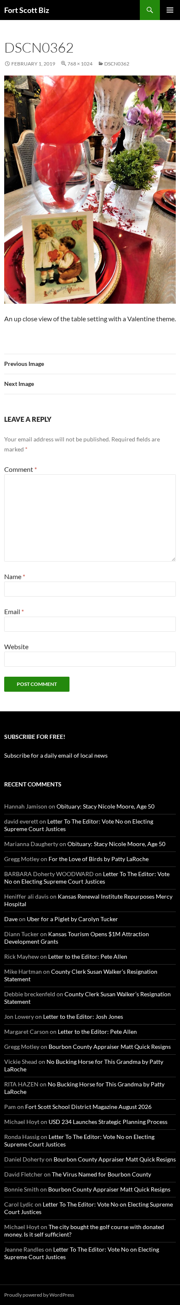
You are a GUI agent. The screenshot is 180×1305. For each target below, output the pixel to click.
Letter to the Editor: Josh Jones (83, 1016)
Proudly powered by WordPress (39, 1295)
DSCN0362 (116, 63)
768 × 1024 (80, 63)
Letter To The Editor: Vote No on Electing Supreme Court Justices (87, 877)
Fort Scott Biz (26, 10)
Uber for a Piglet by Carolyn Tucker (72, 918)
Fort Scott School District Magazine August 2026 (88, 1106)
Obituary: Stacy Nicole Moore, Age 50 (105, 806)
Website (16, 646)
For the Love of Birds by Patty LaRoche (99, 858)
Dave (11, 918)
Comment (20, 469)
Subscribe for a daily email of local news (56, 755)
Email (14, 611)
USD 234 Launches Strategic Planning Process (108, 1121)
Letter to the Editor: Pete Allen (87, 956)
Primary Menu (170, 10)
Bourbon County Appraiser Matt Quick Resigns (110, 1046)
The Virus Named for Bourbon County (101, 1174)
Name (14, 576)
